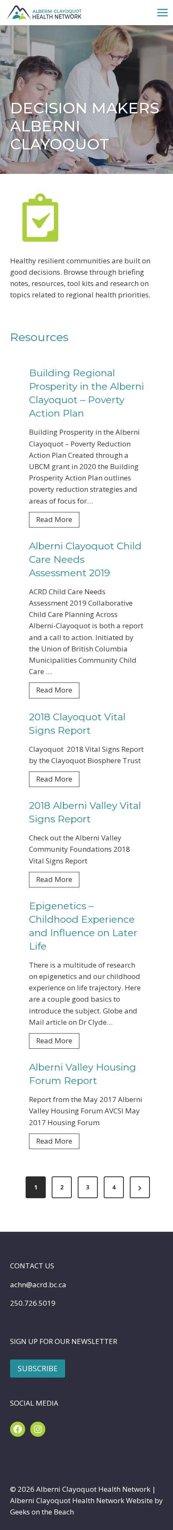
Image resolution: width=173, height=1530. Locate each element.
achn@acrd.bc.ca (38, 1284)
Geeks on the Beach (42, 1512)
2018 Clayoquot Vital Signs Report (77, 723)
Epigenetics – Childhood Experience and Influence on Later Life (83, 926)
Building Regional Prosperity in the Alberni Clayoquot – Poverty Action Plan (86, 393)
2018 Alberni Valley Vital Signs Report (85, 812)
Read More (57, 520)
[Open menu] (162, 12)
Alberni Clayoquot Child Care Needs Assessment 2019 (85, 559)
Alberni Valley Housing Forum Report (82, 1073)
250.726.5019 (32, 1303)
